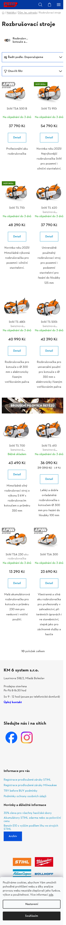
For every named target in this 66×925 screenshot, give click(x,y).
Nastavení (31, 904)
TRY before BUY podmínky (20, 791)
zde (51, 895)
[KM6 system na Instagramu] (26, 737)
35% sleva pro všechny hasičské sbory (28, 813)
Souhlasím (31, 916)
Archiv (13, 836)
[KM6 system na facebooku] (11, 737)
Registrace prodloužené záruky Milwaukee (30, 785)
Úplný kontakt (13, 702)
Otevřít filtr (15, 71)
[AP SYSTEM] (17, 93)
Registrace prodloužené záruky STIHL (27, 780)
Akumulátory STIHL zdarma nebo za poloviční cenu (32, 819)
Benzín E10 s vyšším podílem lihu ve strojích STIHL (31, 827)
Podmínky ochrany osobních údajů (25, 796)
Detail (17, 138)
